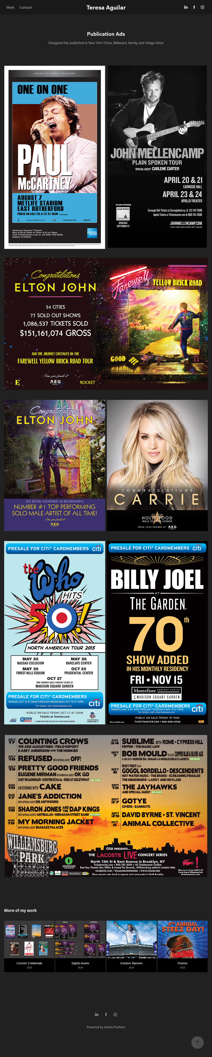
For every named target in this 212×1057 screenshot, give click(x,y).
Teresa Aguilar (106, 7)
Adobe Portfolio (114, 1027)
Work (10, 7)
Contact (25, 7)
